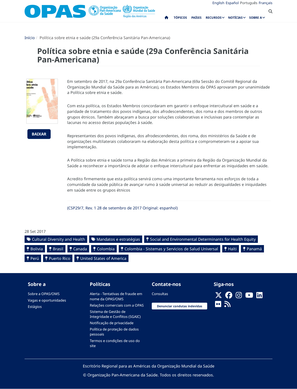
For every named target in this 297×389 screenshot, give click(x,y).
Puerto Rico (59, 258)
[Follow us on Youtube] (249, 296)
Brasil (58, 248)
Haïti (232, 248)
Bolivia (36, 248)
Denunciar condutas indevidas (179, 306)
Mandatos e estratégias (118, 239)
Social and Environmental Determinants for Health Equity (203, 239)
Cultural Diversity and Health (58, 239)
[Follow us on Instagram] (239, 296)
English (218, 2)
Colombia (106, 248)
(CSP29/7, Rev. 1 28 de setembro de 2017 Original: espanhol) (122, 207)
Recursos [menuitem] (214, 17)
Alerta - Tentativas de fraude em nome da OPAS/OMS (116, 296)
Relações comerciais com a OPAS (117, 305)
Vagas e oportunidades (47, 300)
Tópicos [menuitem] (180, 17)
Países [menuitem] (196, 17)
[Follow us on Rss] (227, 305)
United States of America (103, 258)
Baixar (39, 134)
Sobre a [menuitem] (255, 17)
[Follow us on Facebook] (228, 296)
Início (30, 37)
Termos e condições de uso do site (115, 343)
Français (265, 2)
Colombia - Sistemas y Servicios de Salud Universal (171, 248)
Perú (34, 258)
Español (232, 2)
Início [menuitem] (166, 18)
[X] (218, 296)
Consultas (160, 293)
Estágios (35, 306)
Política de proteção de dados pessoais (114, 332)
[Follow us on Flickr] (218, 305)
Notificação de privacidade (111, 323)
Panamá (254, 248)
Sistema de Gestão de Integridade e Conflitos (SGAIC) (115, 314)
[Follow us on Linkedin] (259, 296)
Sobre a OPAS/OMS (44, 293)
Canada (80, 248)
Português (248, 2)
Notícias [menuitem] (235, 17)
